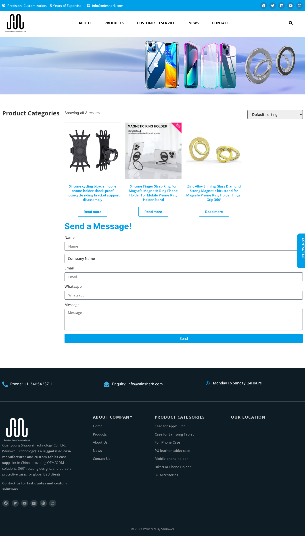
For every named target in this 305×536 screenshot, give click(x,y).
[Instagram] (299, 5)
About (85, 23)
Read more (92, 212)
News (193, 23)
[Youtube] (290, 5)
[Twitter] (272, 5)
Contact (220, 23)
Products (114, 23)
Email (69, 268)
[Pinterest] (43, 503)
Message (72, 305)
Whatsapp (73, 287)
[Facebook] (263, 5)
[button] (291, 23)
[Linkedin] (281, 5)
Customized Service (156, 23)
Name (70, 238)
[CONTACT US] (301, 262)
